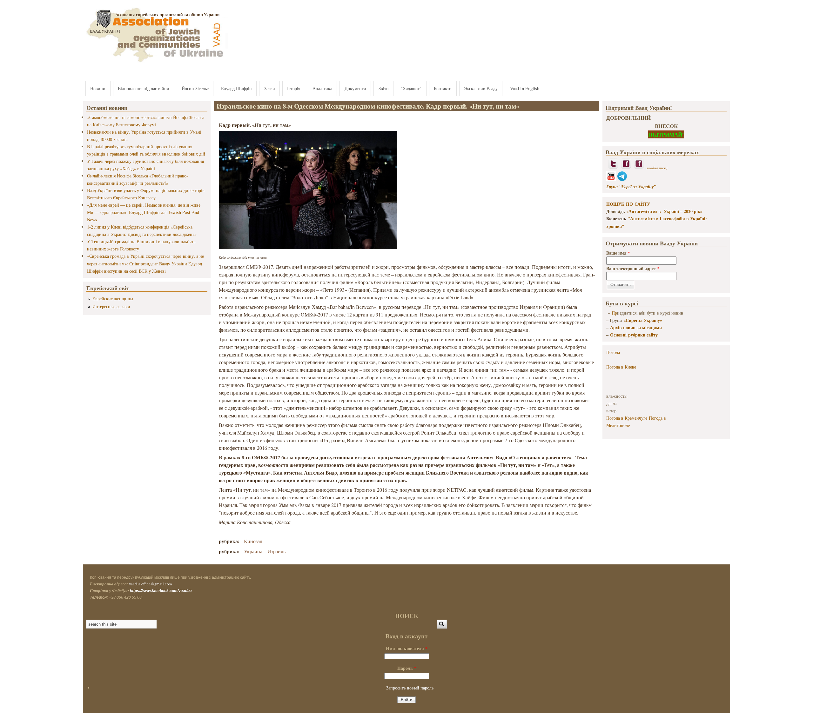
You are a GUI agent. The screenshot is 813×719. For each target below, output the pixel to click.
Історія (293, 88)
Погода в (621, 367)
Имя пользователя (406, 648)
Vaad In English (524, 88)
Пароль (406, 668)
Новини (97, 88)
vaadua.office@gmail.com (150, 584)
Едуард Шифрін (236, 88)
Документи (355, 88)
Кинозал (253, 541)
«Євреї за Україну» (642, 320)
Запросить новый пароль (409, 688)
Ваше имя (618, 253)
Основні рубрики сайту (634, 334)
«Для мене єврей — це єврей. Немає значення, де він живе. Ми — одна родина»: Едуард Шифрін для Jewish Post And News (144, 212)
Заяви (269, 88)
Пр (614, 313)
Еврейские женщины (112, 299)
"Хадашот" (411, 88)
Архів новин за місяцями (636, 327)
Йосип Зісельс (195, 88)
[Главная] (155, 62)
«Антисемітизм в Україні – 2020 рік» (664, 211)
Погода (613, 352)
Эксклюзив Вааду (481, 88)
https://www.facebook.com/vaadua (161, 591)
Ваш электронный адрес (632, 268)
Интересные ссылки (111, 306)
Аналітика (322, 88)
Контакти (443, 88)
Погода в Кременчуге (626, 418)
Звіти (384, 88)
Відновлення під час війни (143, 88)
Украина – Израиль (265, 551)
